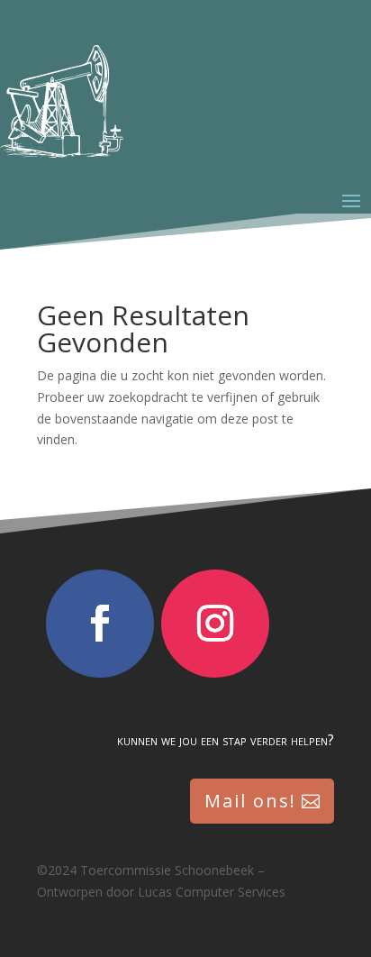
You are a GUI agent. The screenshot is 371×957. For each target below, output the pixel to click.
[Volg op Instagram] (215, 624)
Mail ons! (250, 800)
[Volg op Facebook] (100, 624)
